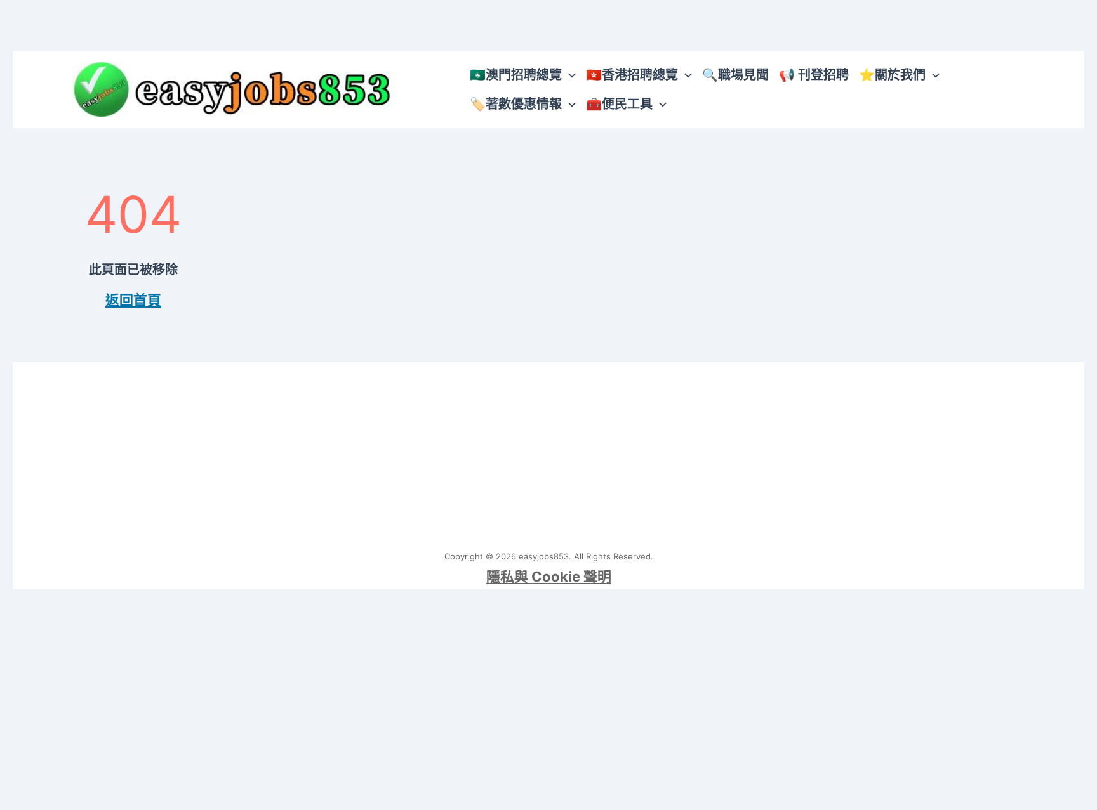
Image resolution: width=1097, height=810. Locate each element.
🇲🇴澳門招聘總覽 (516, 74)
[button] (569, 74)
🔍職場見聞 (735, 74)
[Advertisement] (548, 451)
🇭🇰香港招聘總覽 (632, 74)
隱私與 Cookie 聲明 (548, 576)
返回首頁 (133, 300)
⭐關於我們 (892, 74)
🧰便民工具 (619, 104)
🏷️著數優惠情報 (516, 104)
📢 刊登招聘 (814, 74)
